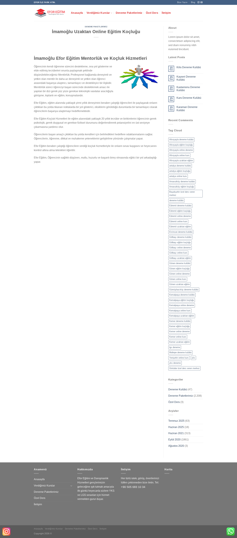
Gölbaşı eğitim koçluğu (180, 242)
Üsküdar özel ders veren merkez (184, 368)
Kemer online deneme (179, 331)
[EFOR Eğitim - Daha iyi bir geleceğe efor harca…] (50, 13)
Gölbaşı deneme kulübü (180, 237)
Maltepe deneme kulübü (180, 352)
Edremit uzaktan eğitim (180, 226)
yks (193, 358)
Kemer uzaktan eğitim (179, 342)
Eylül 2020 (174, 439)
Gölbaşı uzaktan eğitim (180, 258)
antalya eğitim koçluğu (179, 171)
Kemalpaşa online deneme (181, 305)
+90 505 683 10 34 (133, 487)
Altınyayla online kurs (179, 155)
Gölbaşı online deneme (180, 247)
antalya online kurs (178, 176)
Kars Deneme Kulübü (189, 97)
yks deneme (175, 363)
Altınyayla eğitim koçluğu (181, 145)
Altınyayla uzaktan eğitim (181, 160)
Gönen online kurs (177, 279)
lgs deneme (174, 347)
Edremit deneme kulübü (180, 205)
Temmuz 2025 (176, 420)
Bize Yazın (182, 2)
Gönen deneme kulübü (179, 263)
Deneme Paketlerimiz (129, 12)
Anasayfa (77, 12)
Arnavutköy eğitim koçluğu (181, 186)
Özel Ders (152, 12)
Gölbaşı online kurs (178, 253)
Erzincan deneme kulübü (180, 232)
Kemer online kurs (177, 337)
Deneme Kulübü (177, 389)
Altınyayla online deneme (181, 150)
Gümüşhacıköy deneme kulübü (183, 289)
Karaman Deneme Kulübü (187, 108)
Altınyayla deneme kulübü (181, 139)
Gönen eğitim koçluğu (179, 268)
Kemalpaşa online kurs (180, 310)
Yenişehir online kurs (179, 358)
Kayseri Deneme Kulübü (186, 78)
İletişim (166, 12)
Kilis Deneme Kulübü (189, 67)
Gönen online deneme (179, 274)
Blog (193, 2)
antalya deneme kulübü (180, 165)
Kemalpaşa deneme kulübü (182, 295)
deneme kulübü (176, 200)
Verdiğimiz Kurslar (98, 12)
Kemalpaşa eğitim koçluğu (181, 300)
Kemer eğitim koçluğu (179, 326)
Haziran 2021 (176, 433)
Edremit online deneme (180, 216)
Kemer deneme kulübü (179, 321)
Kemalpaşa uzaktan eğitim (181, 316)
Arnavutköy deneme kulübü (182, 181)
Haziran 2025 (176, 427)
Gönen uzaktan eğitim (179, 284)
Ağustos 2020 (176, 445)
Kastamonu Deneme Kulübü (188, 89)
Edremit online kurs (178, 221)
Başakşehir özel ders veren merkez (182, 193)
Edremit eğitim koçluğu (180, 211)
